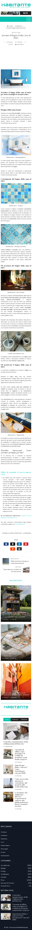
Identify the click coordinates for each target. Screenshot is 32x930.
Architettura (16, 32)
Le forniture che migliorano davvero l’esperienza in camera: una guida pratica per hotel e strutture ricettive (21, 799)
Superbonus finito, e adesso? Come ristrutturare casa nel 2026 (20, 917)
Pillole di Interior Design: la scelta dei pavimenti (20, 561)
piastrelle (13, 218)
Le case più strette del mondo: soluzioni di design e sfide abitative (16, 694)
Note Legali (4, 849)
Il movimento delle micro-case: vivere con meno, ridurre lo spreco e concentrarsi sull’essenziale (15, 615)
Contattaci (4, 835)
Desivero (15, 325)
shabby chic (20, 360)
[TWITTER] (12, 544)
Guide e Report (5, 845)
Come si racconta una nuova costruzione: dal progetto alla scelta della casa (21, 783)
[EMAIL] (19, 548)
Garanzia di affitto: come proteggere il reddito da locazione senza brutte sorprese (21, 755)
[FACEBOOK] (6, 544)
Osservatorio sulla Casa (22, 295)
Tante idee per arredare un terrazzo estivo (12, 569)
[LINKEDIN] (19, 544)
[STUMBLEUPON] (12, 549)
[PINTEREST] (25, 544)
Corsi (2, 842)
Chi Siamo (4, 832)
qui (11, 481)
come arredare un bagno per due (16, 451)
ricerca (10, 295)
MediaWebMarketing (22, 927)
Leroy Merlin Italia (6, 297)
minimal (13, 360)
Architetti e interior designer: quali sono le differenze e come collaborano (15, 654)
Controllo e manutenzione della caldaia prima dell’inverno (15, 743)
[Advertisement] (16, 57)
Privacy (3, 852)
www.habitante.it (20, 524)
